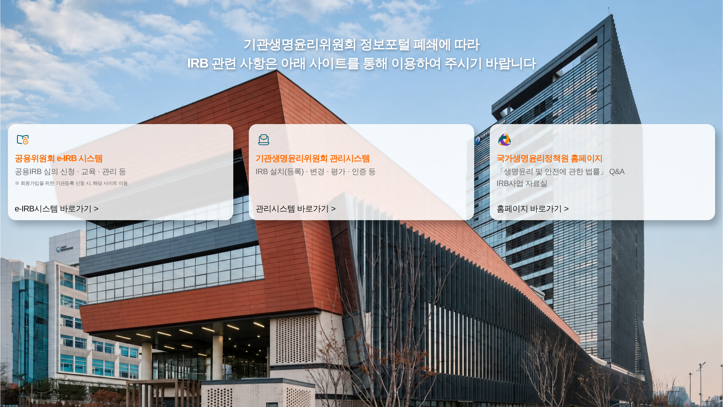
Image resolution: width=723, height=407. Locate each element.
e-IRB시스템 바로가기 (53, 208)
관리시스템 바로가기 (292, 208)
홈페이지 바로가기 (529, 208)
